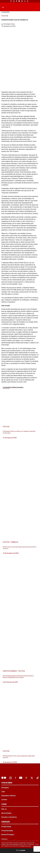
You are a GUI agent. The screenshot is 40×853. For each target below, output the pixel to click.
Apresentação (6, 813)
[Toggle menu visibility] (2, 7)
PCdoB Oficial (6, 827)
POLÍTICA (4, 16)
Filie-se (4, 809)
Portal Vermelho (7, 831)
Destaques (5, 787)
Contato (4, 799)
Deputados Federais (8, 796)
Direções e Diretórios (9, 817)
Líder (3, 792)
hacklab (22, 850)
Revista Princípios (7, 834)
